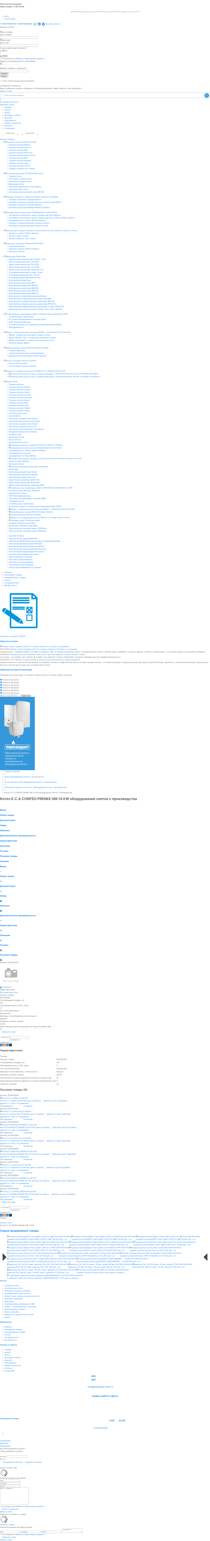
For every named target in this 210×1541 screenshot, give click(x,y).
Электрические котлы (18, 442)
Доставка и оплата (12, 115)
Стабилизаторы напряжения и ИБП (19, 1304)
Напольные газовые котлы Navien (23, 418)
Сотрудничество (11, 583)
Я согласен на (23, 58)
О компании (9, 128)
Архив (7, 1317)
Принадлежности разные (20, 453)
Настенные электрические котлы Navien (26, 429)
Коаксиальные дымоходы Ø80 (22, 283)
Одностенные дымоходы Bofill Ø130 (24, 482)
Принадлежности (16, 501)
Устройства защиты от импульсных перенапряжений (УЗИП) (35, 506)
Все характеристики (9, 992)
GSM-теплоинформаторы (20, 496)
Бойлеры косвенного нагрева (17, 1291)
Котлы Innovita (15, 440)
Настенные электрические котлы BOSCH (26, 192)
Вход (6, 16)
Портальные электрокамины (21, 565)
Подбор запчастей (12, 123)
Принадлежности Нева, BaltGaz (22, 456)
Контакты (8, 126)
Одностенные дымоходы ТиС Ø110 (24, 262)
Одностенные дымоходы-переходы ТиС (26, 270)
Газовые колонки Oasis (19, 405)
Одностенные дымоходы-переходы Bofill (26, 485)
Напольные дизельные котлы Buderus (25, 187)
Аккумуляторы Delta (17, 493)
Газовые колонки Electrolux (20, 397)
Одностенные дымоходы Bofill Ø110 (24, 480)
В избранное (7, 1106)
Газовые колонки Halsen (19, 392)
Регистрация (10, 19)
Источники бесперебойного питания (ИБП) (27, 498)
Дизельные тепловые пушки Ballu (23, 526)
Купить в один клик (10, 1509)
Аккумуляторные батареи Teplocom (24, 490)
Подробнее (62, 1101)
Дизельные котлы (16, 437)
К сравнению (23, 1103)
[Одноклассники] (4, 1045)
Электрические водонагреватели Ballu (25, 544)
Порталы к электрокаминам (21, 562)
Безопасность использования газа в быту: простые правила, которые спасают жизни (47, 654)
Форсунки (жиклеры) (13, 1299)
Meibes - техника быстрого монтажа (20, 1306)
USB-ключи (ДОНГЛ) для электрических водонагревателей (34, 541)
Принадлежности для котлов (17, 1293)
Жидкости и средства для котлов (19, 1314)
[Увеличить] (11, 975)
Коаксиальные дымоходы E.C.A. (22, 477)
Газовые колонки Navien (19, 387)
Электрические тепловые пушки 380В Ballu (27, 531)
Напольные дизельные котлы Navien (24, 421)
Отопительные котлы (13, 1288)
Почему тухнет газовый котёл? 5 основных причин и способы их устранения (43, 649)
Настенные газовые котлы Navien (23, 424)
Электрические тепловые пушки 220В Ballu (27, 528)
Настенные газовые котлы (20, 179)
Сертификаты (10, 120)
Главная (7, 107)
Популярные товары (13, 575)
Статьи (7, 580)
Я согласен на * (23, 1506)
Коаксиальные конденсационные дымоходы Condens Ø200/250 (36, 306)
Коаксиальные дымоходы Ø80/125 (24, 293)
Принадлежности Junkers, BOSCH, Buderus (27, 450)
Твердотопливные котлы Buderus (23, 432)
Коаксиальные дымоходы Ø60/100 (24, 288)
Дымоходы (9, 1301)
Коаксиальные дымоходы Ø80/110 (23, 291)
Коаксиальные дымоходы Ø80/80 (23, 285)
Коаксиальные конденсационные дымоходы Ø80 (30, 299)
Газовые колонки (11, 1285)
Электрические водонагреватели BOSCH (26, 546)
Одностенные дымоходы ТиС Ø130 (24, 264)
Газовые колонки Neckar (19, 400)
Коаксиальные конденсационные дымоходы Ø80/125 (32, 301)
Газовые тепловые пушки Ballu (22, 523)
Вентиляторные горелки (14, 1309)
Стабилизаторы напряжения (21, 504)
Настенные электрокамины (21, 559)
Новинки (8, 572)
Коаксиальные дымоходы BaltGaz (23, 474)
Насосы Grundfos (11, 1312)
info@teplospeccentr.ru (100, 1386)
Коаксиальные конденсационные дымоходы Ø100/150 (32, 304)
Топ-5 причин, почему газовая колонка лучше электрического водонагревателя (45, 660)
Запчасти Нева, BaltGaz (19, 461)
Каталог (7, 110)
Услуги (7, 112)
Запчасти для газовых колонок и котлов (21, 1296)
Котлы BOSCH (15, 416)
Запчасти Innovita (16, 464)
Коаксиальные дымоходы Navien (23, 472)
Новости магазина (10, 680)
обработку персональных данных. (29, 58)
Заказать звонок (52, 24)
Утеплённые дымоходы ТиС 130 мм (24, 275)
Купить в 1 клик (8, 1103)
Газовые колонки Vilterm (19, 411)
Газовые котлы (15, 434)
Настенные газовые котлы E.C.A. (23, 426)
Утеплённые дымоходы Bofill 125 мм (24, 277)
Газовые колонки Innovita (20, 395)
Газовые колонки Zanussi (19, 389)
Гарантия (8, 118)
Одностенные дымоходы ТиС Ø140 (24, 267)
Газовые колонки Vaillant (19, 408)
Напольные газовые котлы (20, 181)
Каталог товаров (7, 139)
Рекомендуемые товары (14, 577)
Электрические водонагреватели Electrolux (27, 549)
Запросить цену (9, 1032)
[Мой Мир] (7, 1045)
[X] (10, 1045)
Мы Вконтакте (10, 585)
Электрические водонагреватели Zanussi (26, 551)
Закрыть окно (6, 91)
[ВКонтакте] (1, 1045)
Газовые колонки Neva (18, 403)
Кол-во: (5, 1037)
